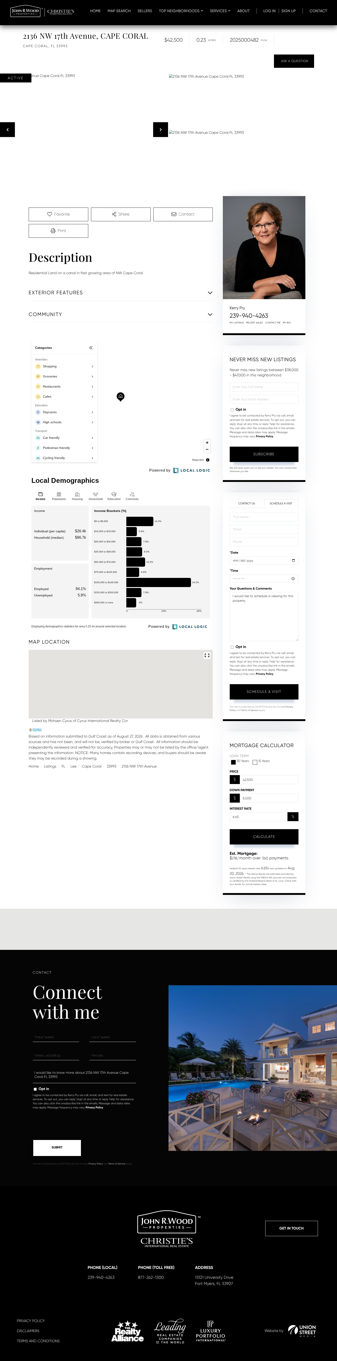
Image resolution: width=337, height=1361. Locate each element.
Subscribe (264, 454)
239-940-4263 (249, 315)
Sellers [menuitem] (145, 11)
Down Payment (242, 790)
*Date (234, 553)
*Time (234, 571)
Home (34, 766)
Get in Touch (291, 1228)
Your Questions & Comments (251, 588)
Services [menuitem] (218, 11)
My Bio (287, 323)
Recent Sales (254, 323)
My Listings (237, 323)
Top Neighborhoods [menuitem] (179, 11)
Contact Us (246, 503)
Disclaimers (28, 1331)
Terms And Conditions (38, 1341)
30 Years (243, 761)
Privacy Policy (264, 436)
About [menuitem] (243, 11)
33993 (111, 766)
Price (234, 771)
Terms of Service (249, 710)
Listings (50, 766)
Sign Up (288, 11)
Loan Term (239, 756)
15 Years (264, 761)
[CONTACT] (294, 61)
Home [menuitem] (95, 11)
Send (57, 1148)
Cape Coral (91, 766)
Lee (73, 766)
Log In (269, 11)
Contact (318, 11)
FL (63, 766)
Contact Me (273, 323)
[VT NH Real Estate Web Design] (302, 1331)
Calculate (264, 836)
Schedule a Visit (281, 503)
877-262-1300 (151, 1277)
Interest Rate (240, 809)
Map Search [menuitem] (119, 11)
